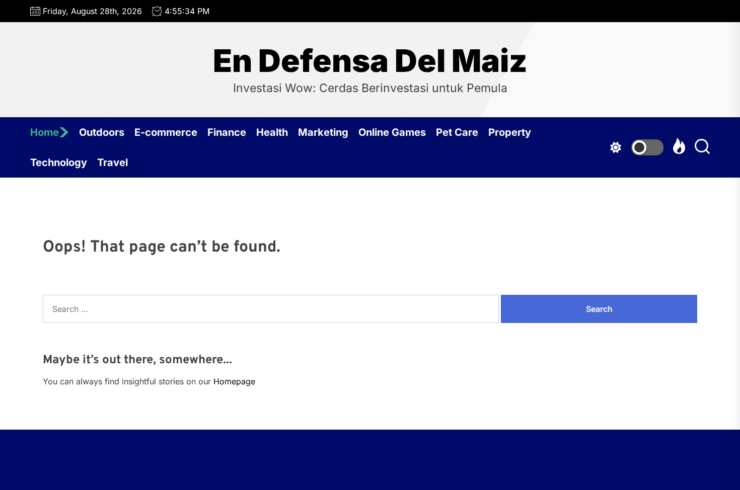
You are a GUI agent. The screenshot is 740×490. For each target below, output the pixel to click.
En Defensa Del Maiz (370, 60)
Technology (58, 162)
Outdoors (101, 132)
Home (44, 132)
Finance (226, 132)
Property (509, 132)
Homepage (234, 381)
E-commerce (165, 132)
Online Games (392, 132)
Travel (112, 162)
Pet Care (457, 132)
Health (272, 132)
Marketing (323, 132)
